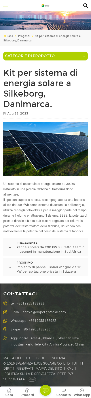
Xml (70, 369)
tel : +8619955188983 (27, 303)
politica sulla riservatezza (29, 374)
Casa (9, 36)
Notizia (58, 358)
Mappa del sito (16, 358)
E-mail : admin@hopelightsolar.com (38, 312)
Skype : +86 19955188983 (31, 329)
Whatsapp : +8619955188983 (33, 321)
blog (41, 358)
